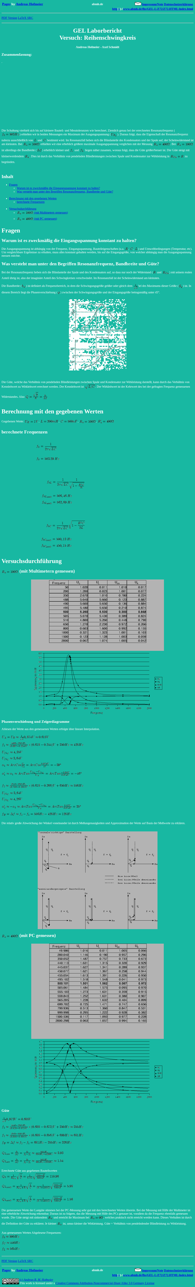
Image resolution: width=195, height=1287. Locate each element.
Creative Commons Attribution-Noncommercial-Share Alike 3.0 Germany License (105, 1283)
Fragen (13, 184)
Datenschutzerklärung (178, 4)
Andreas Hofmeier (29, 4)
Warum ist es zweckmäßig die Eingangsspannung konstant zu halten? (58, 188)
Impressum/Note (152, 4)
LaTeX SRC (25, 17)
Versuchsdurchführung (22, 208)
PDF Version (9, 17)
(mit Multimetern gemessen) (51, 212)
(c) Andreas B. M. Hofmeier (36, 1279)
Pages (6, 4)
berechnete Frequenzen (31, 201)
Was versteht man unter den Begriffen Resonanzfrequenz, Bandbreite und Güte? (65, 191)
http (114, 8)
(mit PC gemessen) (45, 218)
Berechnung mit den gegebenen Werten (33, 198)
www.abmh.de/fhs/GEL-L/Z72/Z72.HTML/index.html (158, 8)
